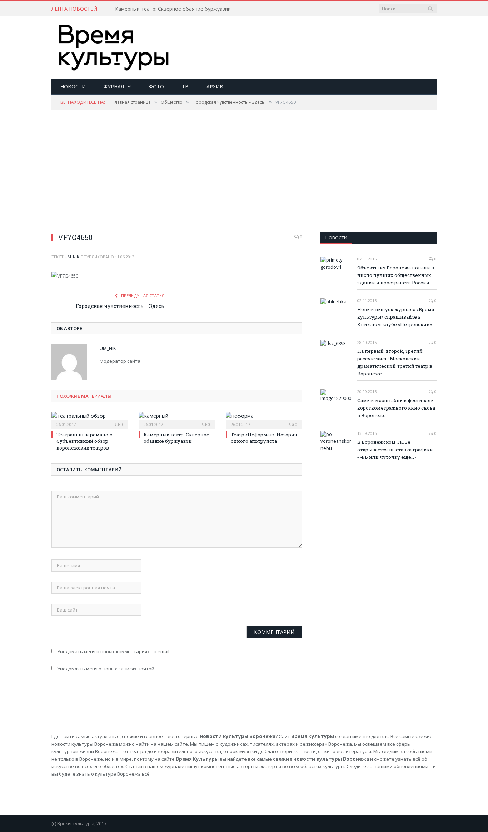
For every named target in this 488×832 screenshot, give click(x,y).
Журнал (114, 86)
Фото (156, 86)
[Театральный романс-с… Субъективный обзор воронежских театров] (89, 419)
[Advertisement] (306, 40)
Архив (214, 86)
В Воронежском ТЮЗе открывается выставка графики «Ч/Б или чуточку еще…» (395, 449)
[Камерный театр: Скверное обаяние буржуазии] (177, 419)
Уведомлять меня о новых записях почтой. (106, 668)
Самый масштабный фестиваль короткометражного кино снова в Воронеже (396, 407)
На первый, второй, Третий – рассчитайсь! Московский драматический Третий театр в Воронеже (394, 362)
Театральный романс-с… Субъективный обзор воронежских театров (85, 441)
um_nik (72, 256)
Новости (73, 86)
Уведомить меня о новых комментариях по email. (113, 651)
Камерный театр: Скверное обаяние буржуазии (173, 9)
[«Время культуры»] (113, 46)
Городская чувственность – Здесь (120, 306)
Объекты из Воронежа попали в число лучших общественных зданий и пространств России (395, 275)
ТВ (185, 86)
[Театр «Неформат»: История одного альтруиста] (264, 419)
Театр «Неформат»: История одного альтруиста (264, 437)
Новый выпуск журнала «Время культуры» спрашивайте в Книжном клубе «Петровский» (395, 317)
